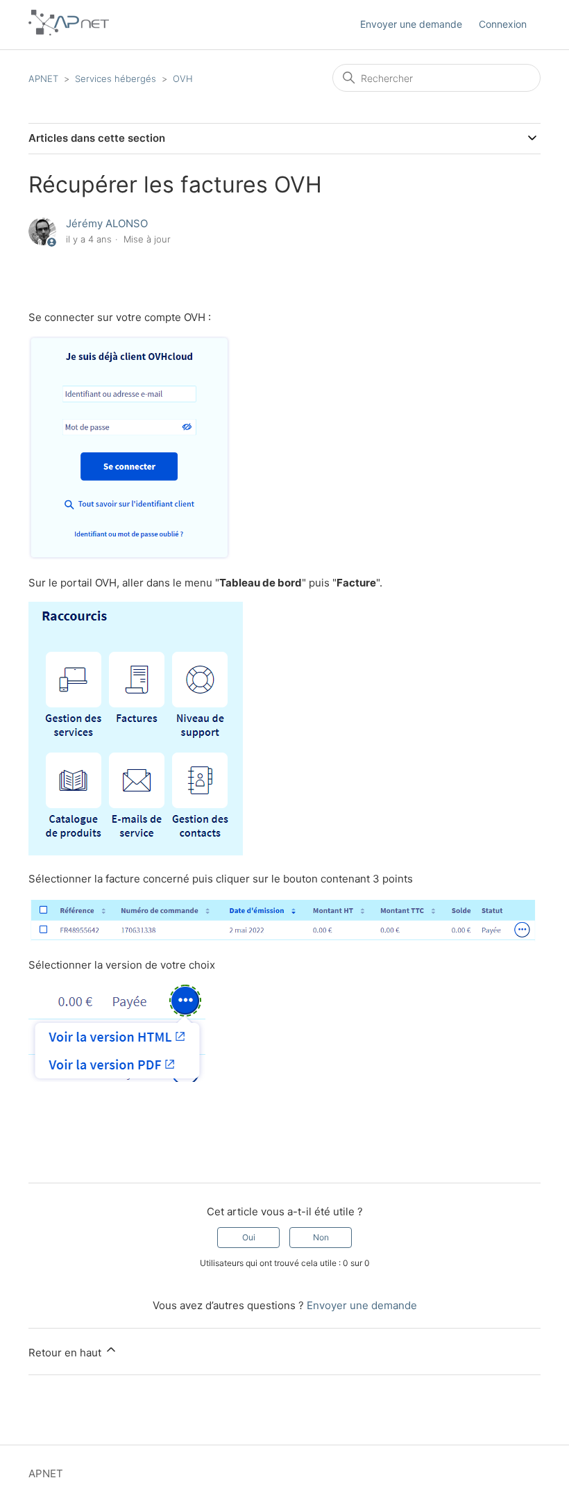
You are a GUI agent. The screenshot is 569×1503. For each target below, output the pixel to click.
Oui (248, 1237)
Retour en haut (66, 1352)
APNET (43, 78)
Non (321, 1237)
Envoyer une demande (411, 24)
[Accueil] (68, 31)
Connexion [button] (503, 24)
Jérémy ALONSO (107, 223)
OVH (183, 78)
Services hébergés (115, 78)
